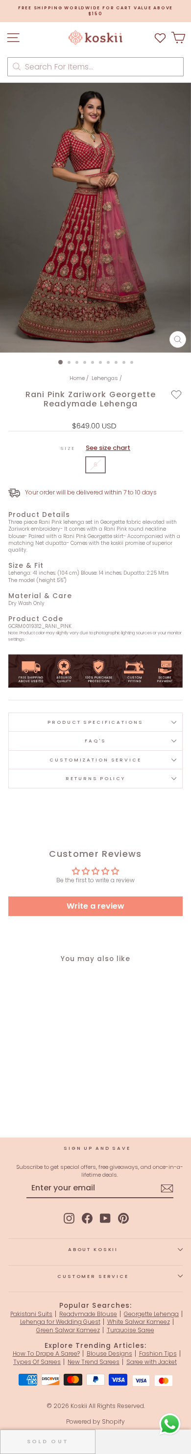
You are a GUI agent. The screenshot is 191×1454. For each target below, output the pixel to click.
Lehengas (104, 378)
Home (77, 378)
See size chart (108, 447)
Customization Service (95, 760)
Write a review (95, 906)
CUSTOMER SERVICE (93, 1276)
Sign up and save (97, 1148)
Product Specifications (95, 722)
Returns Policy (95, 778)
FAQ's (95, 741)
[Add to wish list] (160, 37)
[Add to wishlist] (176, 394)
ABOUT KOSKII (93, 1249)
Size (95, 448)
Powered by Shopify (95, 1421)
